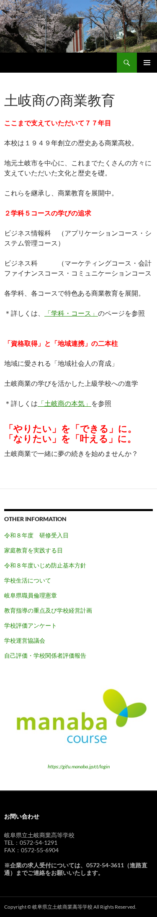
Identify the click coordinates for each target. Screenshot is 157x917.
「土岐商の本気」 (64, 403)
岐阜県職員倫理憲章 (30, 595)
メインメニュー (147, 63)
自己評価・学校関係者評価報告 (45, 655)
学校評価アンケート (30, 625)
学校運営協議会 (24, 640)
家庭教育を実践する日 (33, 550)
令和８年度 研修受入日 (36, 535)
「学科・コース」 (71, 313)
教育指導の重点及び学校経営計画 (48, 610)
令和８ (13, 565)
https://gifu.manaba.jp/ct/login (79, 766)
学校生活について (27, 580)
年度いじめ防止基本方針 (54, 565)
